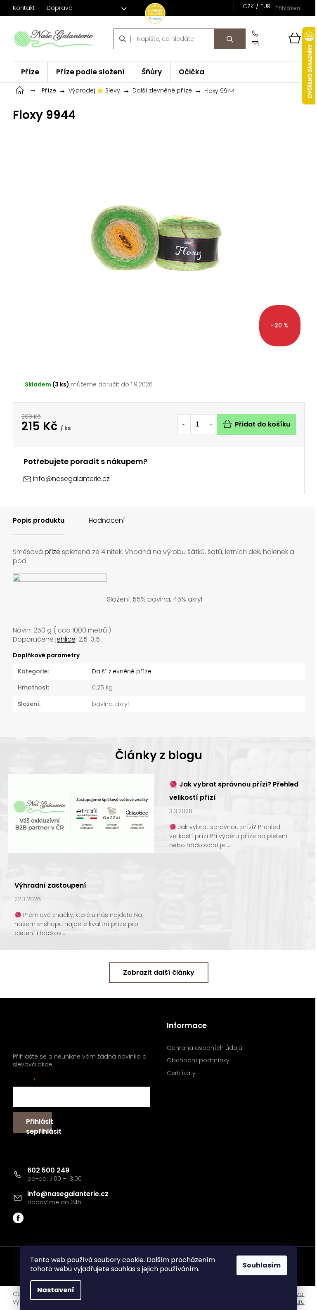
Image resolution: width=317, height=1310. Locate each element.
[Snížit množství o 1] (183, 424)
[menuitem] (30, 72)
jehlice (65, 639)
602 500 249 (48, 1170)
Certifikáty (181, 1073)
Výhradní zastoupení (50, 885)
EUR (265, 6)
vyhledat (230, 38)
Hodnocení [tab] (107, 520)
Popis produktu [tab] (38, 520)
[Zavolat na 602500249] (257, 33)
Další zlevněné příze (121, 671)
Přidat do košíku (262, 424)
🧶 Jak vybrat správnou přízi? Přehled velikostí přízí (233, 790)
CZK (248, 6)
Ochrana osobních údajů (204, 1048)
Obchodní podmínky (198, 1060)
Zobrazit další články (158, 972)
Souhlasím (262, 1265)
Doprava (60, 8)
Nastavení (55, 1290)
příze (52, 552)
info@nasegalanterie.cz (68, 1194)
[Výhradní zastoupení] (81, 813)
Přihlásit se (39, 1125)
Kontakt (24, 8)
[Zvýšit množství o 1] (211, 424)
